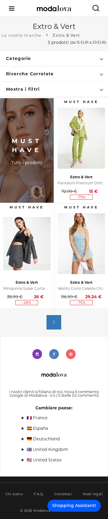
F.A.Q (38, 494)
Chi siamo (14, 494)
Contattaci (63, 494)
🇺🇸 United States (44, 460)
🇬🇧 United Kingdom (47, 449)
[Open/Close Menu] (11, 8)
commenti (85, 395)
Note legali (93, 494)
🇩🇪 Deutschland (43, 439)
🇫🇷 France (37, 418)
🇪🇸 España (37, 428)
